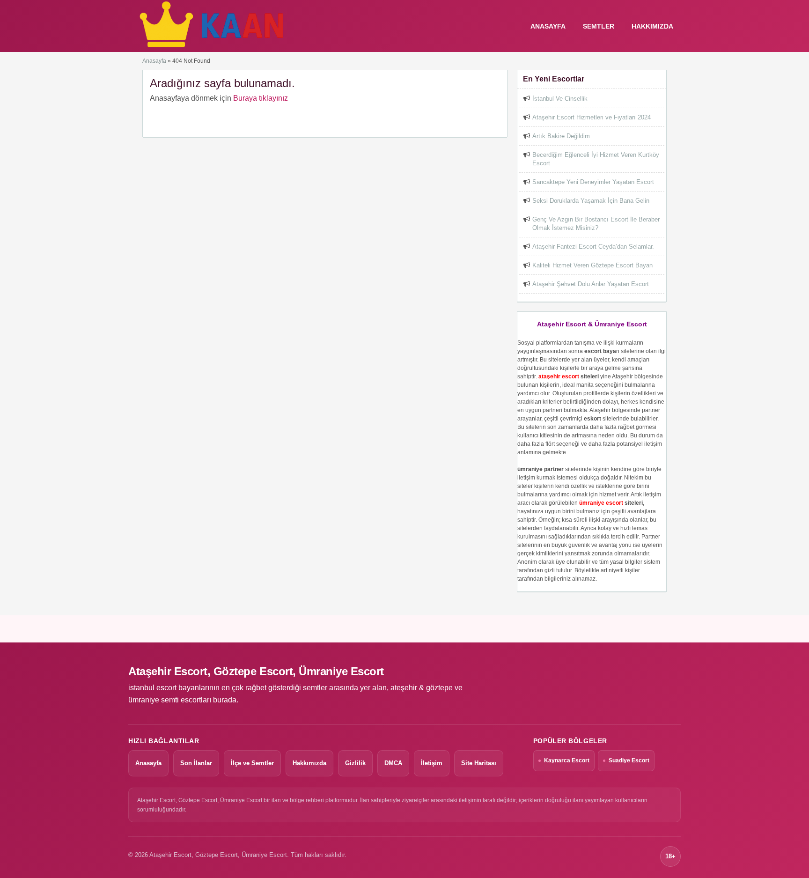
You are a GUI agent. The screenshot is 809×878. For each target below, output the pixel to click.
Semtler (598, 26)
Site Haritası (478, 763)
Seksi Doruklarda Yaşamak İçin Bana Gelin (590, 200)
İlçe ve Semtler (252, 763)
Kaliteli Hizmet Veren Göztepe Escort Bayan (592, 265)
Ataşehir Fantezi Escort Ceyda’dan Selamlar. (593, 246)
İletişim (431, 763)
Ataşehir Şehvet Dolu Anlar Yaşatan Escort (590, 284)
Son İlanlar (196, 763)
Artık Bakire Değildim (561, 136)
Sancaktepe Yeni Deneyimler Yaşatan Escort (593, 181)
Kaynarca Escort (566, 760)
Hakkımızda (652, 26)
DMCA (393, 763)
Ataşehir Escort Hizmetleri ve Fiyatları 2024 (591, 117)
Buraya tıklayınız (260, 98)
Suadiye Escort (629, 760)
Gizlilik (355, 763)
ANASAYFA (548, 26)
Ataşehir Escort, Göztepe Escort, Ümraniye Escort (256, 671)
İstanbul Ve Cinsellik (560, 98)
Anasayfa (154, 61)
